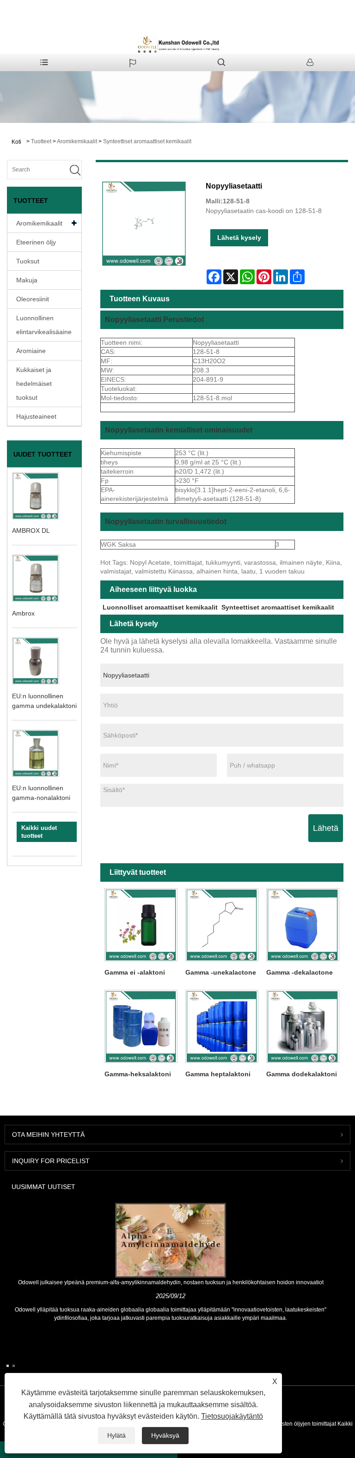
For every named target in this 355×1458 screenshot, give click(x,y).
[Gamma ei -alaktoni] (140, 924)
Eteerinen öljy (36, 242)
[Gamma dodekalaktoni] (303, 1026)
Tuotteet (41, 141)
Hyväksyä (165, 1435)
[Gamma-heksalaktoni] (140, 1026)
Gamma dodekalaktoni (301, 1074)
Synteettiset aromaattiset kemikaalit (147, 141)
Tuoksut (27, 261)
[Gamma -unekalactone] (221, 924)
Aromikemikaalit (77, 141)
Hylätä (116, 1435)
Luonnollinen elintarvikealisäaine (44, 325)
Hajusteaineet (36, 416)
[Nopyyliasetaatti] (144, 224)
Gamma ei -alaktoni (134, 972)
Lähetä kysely (239, 237)
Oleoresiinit (32, 299)
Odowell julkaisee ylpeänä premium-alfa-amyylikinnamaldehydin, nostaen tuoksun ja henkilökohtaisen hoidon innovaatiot (171, 1282)
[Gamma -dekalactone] (303, 924)
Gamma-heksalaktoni (137, 1074)
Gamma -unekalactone (220, 972)
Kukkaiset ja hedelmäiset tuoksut (34, 383)
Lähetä (325, 828)
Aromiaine (31, 350)
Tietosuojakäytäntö (232, 1416)
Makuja (26, 280)
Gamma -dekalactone (299, 972)
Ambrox (23, 613)
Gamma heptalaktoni (218, 1074)
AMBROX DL (31, 530)
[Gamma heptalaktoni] (221, 1026)
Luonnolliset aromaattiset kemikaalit (160, 607)
